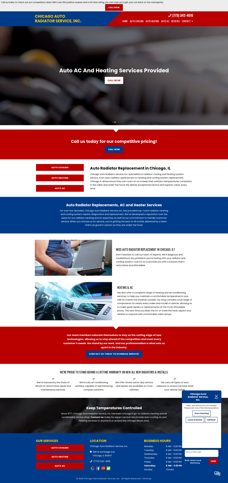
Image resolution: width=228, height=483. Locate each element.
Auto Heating (152, 21)
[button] (3, 76)
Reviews (175, 21)
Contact (186, 21)
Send (213, 461)
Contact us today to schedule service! (114, 353)
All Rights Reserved (131, 478)
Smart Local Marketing (195, 461)
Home (125, 21)
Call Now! (211, 420)
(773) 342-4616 (182, 15)
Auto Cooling (137, 21)
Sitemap (147, 478)
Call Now (114, 7)
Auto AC (165, 21)
